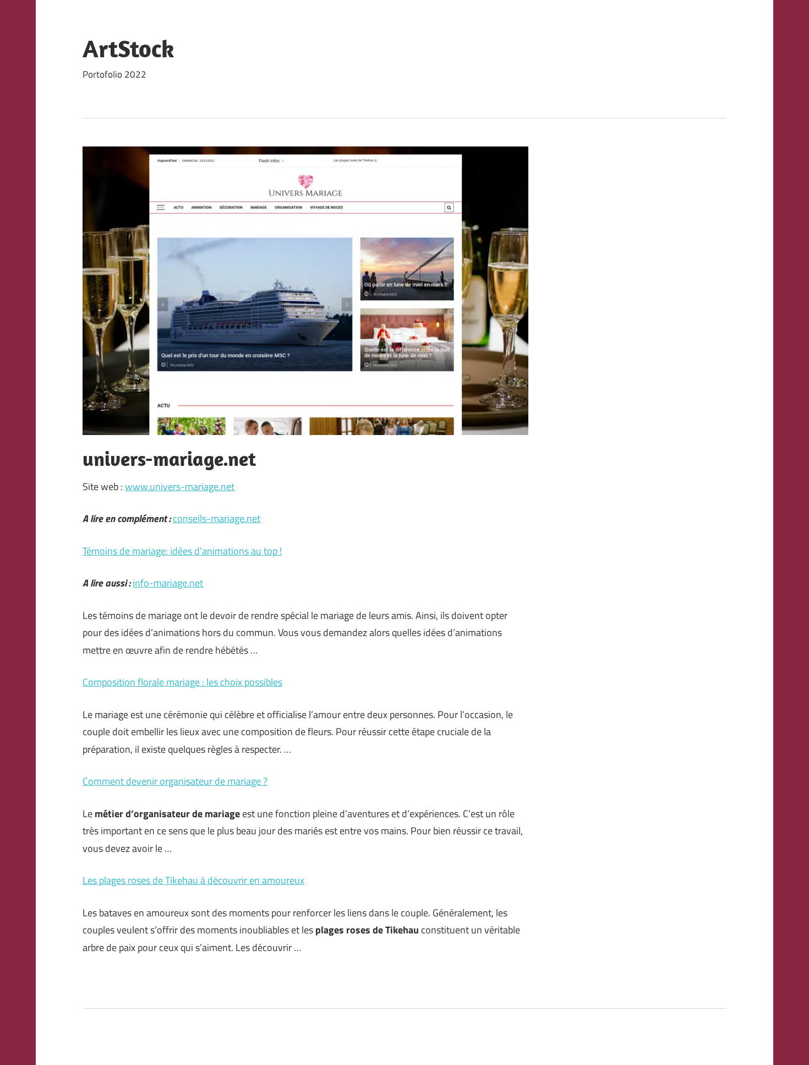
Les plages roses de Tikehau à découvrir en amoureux (193, 880)
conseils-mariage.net (216, 518)
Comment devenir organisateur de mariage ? (175, 781)
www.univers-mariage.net (179, 486)
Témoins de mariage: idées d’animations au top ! (182, 551)
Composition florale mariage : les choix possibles (182, 682)
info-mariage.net (168, 582)
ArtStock (128, 48)
